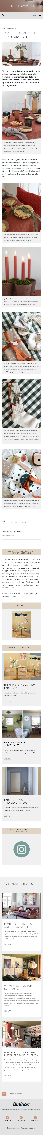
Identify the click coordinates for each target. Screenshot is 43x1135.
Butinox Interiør (10, 596)
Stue (24, 523)
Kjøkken (13, 523)
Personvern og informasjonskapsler (21, 1128)
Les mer (7, 701)
